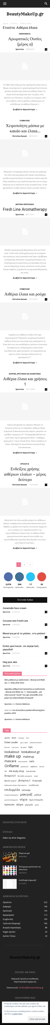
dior (27, 738)
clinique (21, 738)
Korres (7, 747)
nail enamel (22, 761)
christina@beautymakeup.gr (31, 987)
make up (12, 756)
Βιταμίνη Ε (10, 775)
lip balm (24, 747)
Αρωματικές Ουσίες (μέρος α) (25, 42)
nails (31, 761)
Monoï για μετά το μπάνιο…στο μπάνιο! (24, 633)
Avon (14, 737)
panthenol (24, 767)
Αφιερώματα (24, 34)
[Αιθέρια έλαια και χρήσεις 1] (25, 406)
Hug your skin (10, 662)
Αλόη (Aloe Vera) (17, 682)
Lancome (15, 747)
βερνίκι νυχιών (10, 781)
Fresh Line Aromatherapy (25, 209)
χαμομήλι (29, 804)
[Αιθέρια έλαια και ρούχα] (25, 316)
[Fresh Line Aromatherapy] (25, 232)
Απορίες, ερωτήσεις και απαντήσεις (25, 374)
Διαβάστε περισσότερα (24, 109)
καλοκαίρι (26, 790)
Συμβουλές (25, 121)
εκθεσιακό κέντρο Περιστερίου (15, 785)
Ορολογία (24, 464)
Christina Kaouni (19, 136)
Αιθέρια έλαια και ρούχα (25, 294)
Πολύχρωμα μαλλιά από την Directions (30, 868)
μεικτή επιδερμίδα (11, 800)
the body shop (16, 771)
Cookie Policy (17, 1014)
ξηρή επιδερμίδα (36, 800)
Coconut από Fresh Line (15, 620)
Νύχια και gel (24, 853)
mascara (10, 760)
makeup (28, 756)
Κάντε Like (8, 573)
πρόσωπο (9, 804)
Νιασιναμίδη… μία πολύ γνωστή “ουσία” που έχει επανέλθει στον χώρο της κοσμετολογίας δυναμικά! (23, 695)
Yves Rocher (31, 771)
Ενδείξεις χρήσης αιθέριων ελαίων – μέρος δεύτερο (25, 474)
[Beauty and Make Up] (25, 14)
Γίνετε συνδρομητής (42, 574)
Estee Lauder (11, 742)
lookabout (11, 751)
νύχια (23, 799)
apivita (7, 738)
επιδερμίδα (12, 789)
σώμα (19, 804)
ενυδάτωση (34, 785)
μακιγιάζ (26, 794)
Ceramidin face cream (14, 608)
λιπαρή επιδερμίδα (11, 795)
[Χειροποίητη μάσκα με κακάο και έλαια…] (25, 153)
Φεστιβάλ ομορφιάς (25, 776)
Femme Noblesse (23, 704)
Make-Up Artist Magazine (14, 837)
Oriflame (11, 765)
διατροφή (37, 780)
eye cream (24, 743)
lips (30, 747)
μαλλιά (37, 794)
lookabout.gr (30, 751)
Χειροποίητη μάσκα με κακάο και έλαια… (25, 129)
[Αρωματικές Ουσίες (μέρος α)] (25, 66)
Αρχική (5, 23)
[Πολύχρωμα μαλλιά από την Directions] (10, 870)
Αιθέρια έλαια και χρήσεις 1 (25, 382)
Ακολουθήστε (20, 573)
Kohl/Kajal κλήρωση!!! (27, 880)
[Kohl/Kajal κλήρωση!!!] (10, 884)
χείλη (37, 805)
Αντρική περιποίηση (24, 204)
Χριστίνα (20, 49)
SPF (5, 771)
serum (41, 766)
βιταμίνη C (24, 780)
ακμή (36, 776)
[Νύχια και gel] (10, 857)
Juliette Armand (36, 743)
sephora (33, 766)
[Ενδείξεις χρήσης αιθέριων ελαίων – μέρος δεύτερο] (25, 502)
